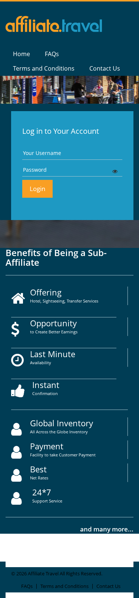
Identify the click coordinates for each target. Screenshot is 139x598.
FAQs (52, 54)
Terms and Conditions (44, 68)
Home (21, 54)
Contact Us (104, 68)
